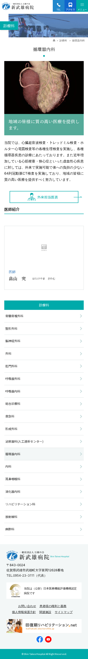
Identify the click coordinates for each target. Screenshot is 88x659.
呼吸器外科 (12, 378)
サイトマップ (64, 612)
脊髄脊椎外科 (14, 316)
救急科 (9, 416)
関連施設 (45, 612)
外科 (8, 353)
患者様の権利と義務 (53, 606)
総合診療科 (12, 403)
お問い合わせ (27, 606)
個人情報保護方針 (24, 612)
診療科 (63, 40)
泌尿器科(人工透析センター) (24, 441)
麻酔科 (9, 529)
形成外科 (11, 429)
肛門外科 (11, 366)
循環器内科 (12, 454)
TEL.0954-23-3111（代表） (26, 575)
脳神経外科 (12, 341)
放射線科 (11, 517)
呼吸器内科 (12, 391)
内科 (8, 466)
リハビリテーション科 (20, 504)
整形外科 (11, 328)
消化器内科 (12, 491)
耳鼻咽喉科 (12, 479)
